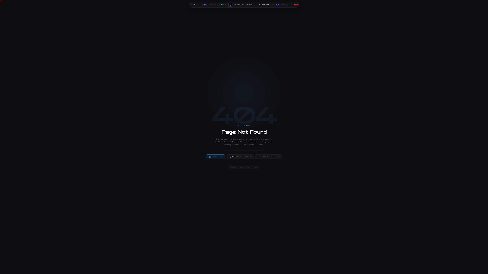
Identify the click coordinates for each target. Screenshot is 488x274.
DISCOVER (238, 5)
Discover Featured (270, 157)
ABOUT (248, 5)
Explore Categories (241, 157)
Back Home (217, 157)
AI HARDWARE (264, 4)
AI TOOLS (222, 4)
